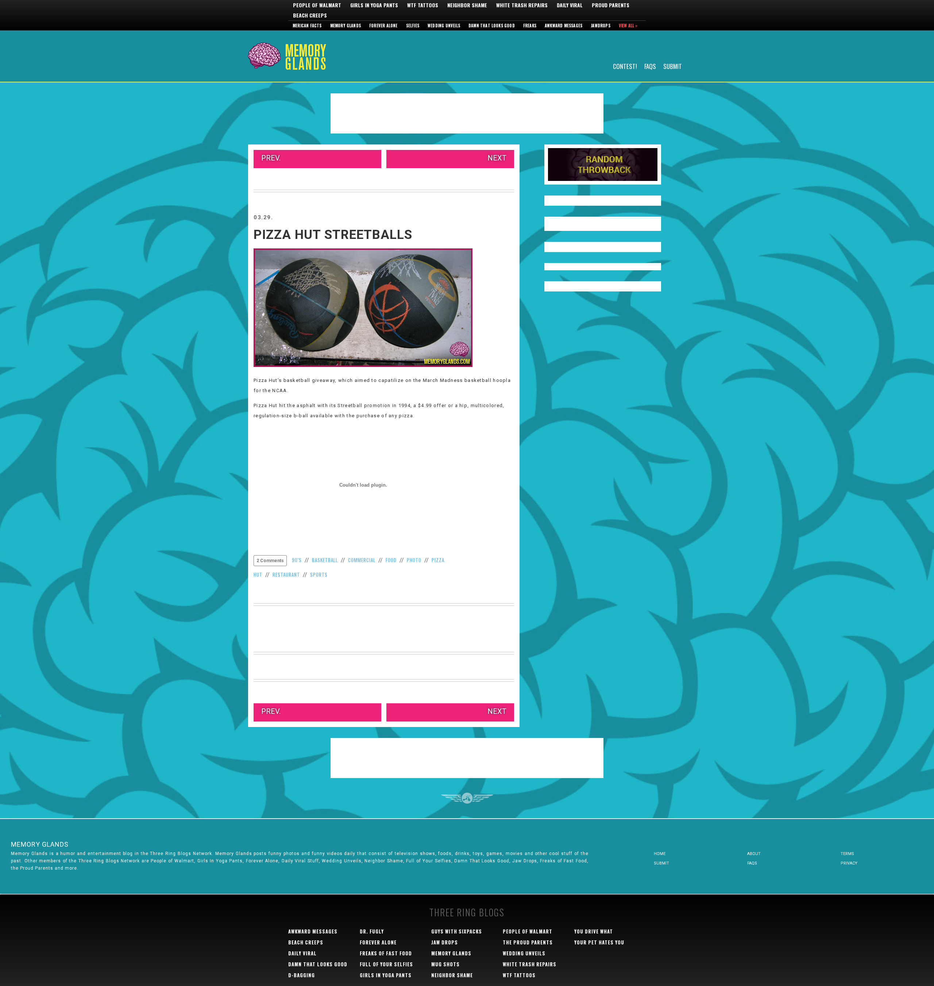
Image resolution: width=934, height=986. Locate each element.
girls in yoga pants (386, 975)
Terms (847, 853)
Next (496, 158)
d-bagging (301, 975)
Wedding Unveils (444, 25)
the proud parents (528, 942)
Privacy (849, 863)
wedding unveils (524, 953)
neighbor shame (452, 975)
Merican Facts (307, 25)
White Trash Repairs (522, 5)
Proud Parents (610, 5)
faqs (752, 863)
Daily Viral (570, 5)
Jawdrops (600, 25)
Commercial (361, 560)
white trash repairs (529, 964)
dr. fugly (372, 931)
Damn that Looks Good (491, 25)
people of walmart (527, 931)
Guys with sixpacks (456, 931)
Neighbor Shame (467, 5)
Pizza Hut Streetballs (333, 234)
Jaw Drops (444, 942)
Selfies (412, 25)
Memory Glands (345, 25)
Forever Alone (383, 25)
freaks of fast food (386, 953)
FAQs (650, 66)
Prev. (271, 158)
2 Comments (270, 560)
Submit (672, 66)
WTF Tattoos (422, 5)
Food (391, 560)
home (659, 853)
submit (661, 863)
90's (297, 560)
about (754, 853)
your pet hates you (599, 942)
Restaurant (286, 574)
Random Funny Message (602, 164)
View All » (628, 25)
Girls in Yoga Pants (374, 5)
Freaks (529, 25)
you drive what (593, 931)
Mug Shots (445, 964)
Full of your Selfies (386, 964)
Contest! (625, 66)
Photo (414, 560)
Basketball (325, 560)
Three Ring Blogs (467, 912)
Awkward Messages (563, 25)
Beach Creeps (310, 15)
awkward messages (312, 931)
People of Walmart (317, 5)
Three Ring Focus (467, 798)
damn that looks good (317, 964)
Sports (319, 574)
